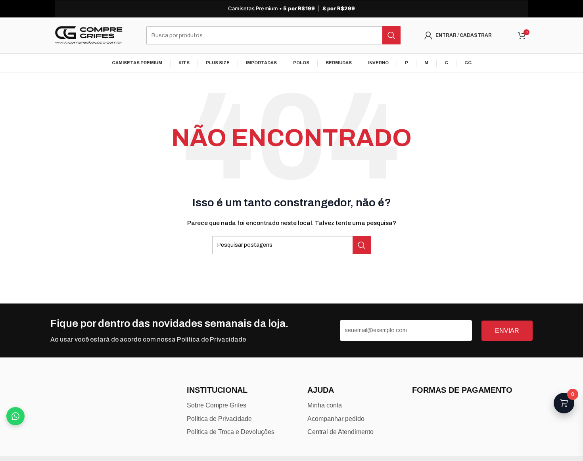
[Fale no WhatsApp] (15, 416)
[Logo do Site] (89, 35)
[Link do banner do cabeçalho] (291, 8)
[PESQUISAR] (391, 35)
